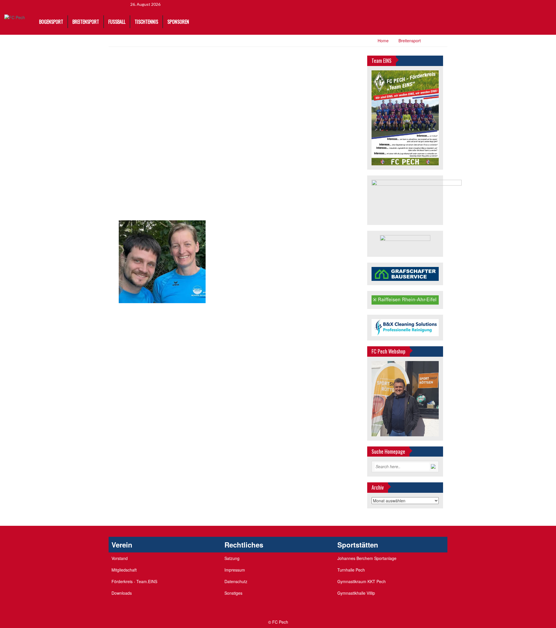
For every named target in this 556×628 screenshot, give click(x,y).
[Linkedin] (443, 5)
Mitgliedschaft (124, 570)
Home (383, 40)
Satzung (231, 558)
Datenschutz (235, 581)
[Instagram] (454, 5)
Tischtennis (146, 21)
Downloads (121, 593)
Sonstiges (233, 593)
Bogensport (51, 21)
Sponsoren (178, 21)
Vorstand (119, 558)
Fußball (116, 21)
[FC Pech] (14, 17)
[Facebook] (421, 5)
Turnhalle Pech (351, 570)
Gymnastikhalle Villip (356, 593)
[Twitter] (432, 5)
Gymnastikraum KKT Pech (361, 581)
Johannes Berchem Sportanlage (366, 558)
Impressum (234, 570)
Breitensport (85, 21)
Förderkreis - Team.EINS (134, 581)
